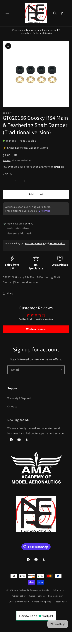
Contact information (19, 601)
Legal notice (60, 601)
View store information (20, 233)
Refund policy (59, 590)
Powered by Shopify (39, 590)
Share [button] (9, 293)
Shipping (7, 160)
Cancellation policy (41, 601)
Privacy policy (19, 596)
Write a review (36, 329)
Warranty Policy (35, 243)
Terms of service (37, 596)
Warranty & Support (19, 398)
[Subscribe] (60, 369)
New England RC (22, 590)
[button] (7, 13)
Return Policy (57, 243)
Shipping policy (56, 596)
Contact (12, 406)
